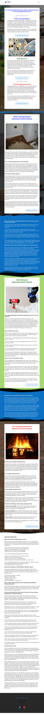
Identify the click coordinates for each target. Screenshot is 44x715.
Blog (26, 697)
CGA (20, 697)
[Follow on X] (22, 707)
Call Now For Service (22, 35)
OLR (17, 697)
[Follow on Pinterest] (24, 707)
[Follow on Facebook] (20, 707)
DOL (23, 697)
